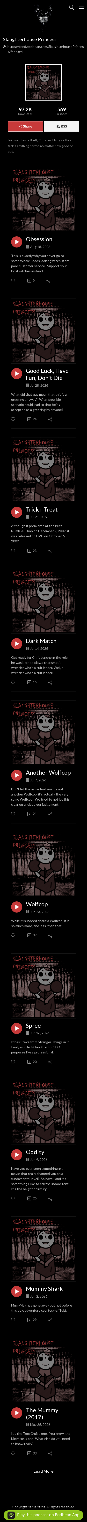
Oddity (35, 1151)
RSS (64, 126)
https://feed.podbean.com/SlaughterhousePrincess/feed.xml (45, 49)
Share (27, 126)
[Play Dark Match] (16, 643)
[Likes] (13, 280)
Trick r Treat (42, 509)
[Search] (71, 7)
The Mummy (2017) (42, 1413)
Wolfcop (37, 904)
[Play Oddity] (16, 1154)
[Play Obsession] (16, 242)
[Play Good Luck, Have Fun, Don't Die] (16, 373)
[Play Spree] (16, 1028)
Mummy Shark (44, 1288)
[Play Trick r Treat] (16, 512)
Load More (43, 1471)
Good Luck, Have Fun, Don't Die (47, 374)
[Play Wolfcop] (16, 907)
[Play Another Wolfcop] (16, 775)
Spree (33, 1025)
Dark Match (41, 640)
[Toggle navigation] (81, 6)
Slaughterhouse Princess (30, 39)
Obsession (39, 239)
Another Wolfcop (48, 772)
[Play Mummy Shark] (16, 1291)
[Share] (48, 280)
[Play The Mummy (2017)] (16, 1413)
